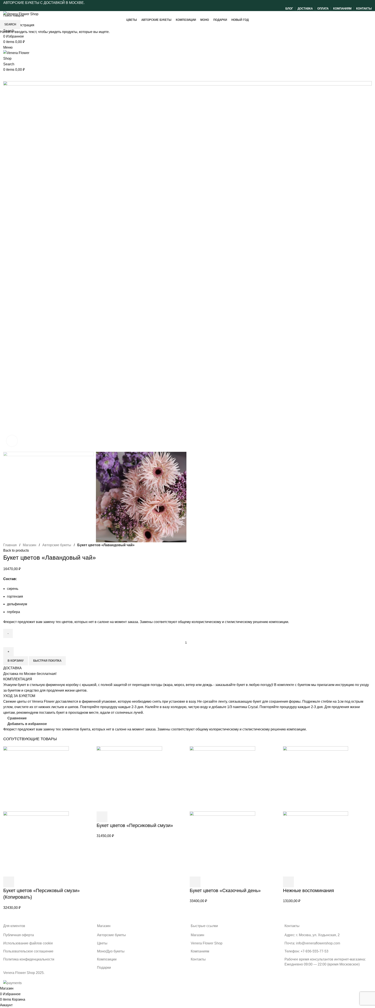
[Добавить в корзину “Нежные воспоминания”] (288, 881)
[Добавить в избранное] (32, 881)
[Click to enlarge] (12, 440)
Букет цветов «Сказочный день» (225, 890)
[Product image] (36, 843)
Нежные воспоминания (308, 890)
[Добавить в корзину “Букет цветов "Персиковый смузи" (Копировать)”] (8, 881)
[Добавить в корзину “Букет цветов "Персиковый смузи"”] (102, 816)
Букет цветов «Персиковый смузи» (135, 825)
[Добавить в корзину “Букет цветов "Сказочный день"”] (195, 881)
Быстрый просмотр (20, 881)
